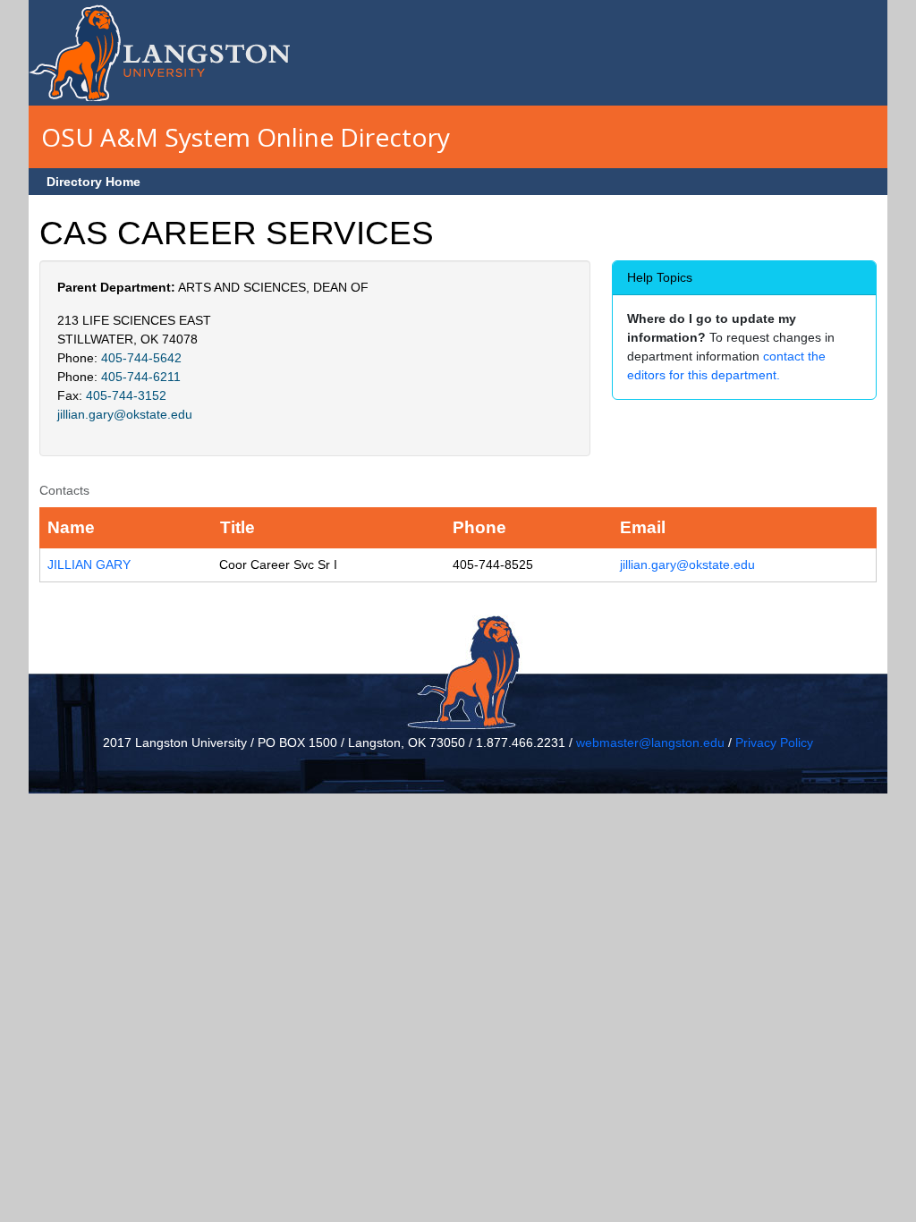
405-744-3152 (126, 395)
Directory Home (93, 181)
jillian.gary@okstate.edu (124, 414)
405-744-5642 (141, 358)
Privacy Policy (774, 742)
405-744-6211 (141, 376)
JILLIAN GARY (89, 564)
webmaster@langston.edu (650, 742)
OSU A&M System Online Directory (245, 137)
